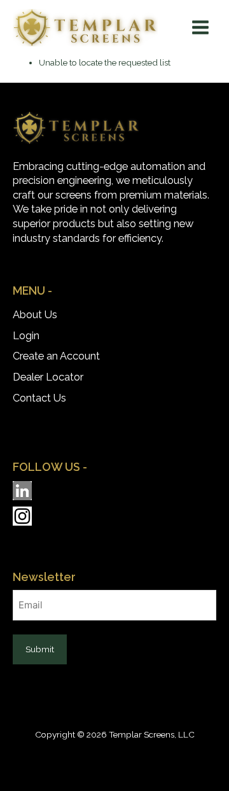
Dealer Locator (48, 377)
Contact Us (39, 398)
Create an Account (56, 356)
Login (26, 336)
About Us (35, 315)
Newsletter (44, 577)
